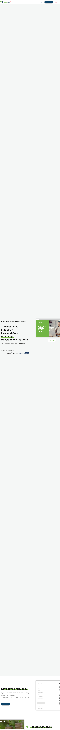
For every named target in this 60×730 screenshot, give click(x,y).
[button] (51, 328)
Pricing (21, 2)
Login (41, 2)
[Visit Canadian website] (58, 2)
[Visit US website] (56, 2)
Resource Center (28, 2)
